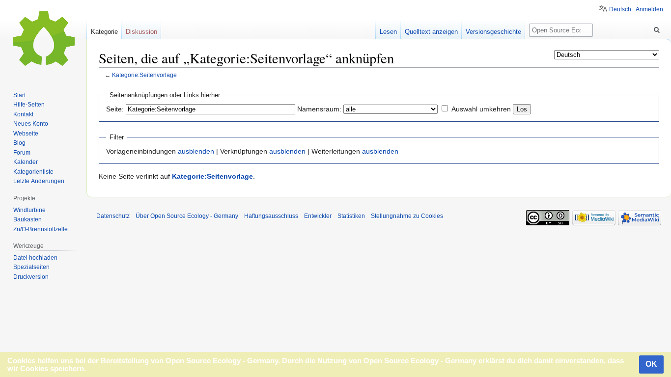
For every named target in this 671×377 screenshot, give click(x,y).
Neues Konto (30, 123)
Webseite (25, 133)
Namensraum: (319, 109)
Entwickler (318, 216)
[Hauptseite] (43, 39)
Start (19, 95)
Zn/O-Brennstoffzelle (40, 229)
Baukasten (27, 219)
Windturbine (29, 210)
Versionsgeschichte (493, 31)
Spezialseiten (31, 267)
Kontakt (23, 114)
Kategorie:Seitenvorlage (144, 75)
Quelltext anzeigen (431, 31)
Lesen (388, 31)
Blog (19, 142)
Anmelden (649, 9)
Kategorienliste (33, 171)
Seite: (115, 109)
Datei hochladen (35, 257)
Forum (21, 152)
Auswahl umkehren (481, 109)
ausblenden (196, 151)
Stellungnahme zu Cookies (407, 216)
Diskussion (141, 31)
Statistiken (351, 216)
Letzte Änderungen (38, 181)
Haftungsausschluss (271, 216)
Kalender (25, 162)
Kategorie (104, 31)
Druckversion (31, 276)
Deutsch (620, 9)
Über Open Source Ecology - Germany (187, 216)
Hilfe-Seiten (29, 104)
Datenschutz (113, 216)
